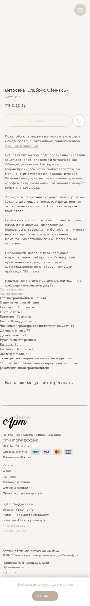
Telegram (9, 509)
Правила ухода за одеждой (22, 493)
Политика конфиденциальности (25, 562)
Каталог (8, 465)
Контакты (9, 476)
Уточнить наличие (21, 145)
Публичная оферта (16, 567)
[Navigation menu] (80, 10)
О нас (7, 471)
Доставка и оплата (16, 482)
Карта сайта (11, 572)
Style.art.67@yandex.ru (18, 504)
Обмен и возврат (15, 488)
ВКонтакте (25, 509)
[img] (16, 422)
